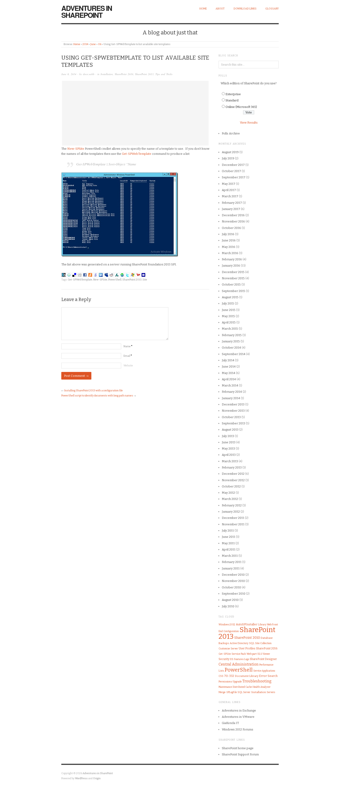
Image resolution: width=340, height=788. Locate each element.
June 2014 (229, 366)
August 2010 (230, 600)
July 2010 (228, 606)
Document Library (246, 676)
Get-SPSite (225, 653)
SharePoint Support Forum (240, 754)
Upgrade (237, 681)
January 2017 (231, 209)
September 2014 (233, 354)
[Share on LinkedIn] (101, 274)
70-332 (229, 676)
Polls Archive (231, 133)
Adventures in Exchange (239, 710)
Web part (252, 653)
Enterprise (233, 94)
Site (144, 279)
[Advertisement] (135, 113)
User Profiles (247, 648)
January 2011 (231, 568)
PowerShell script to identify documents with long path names (97, 395)
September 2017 (233, 177)
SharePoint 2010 (124, 74)
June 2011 (228, 537)
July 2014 (228, 360)
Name (128, 346)
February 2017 (232, 202)
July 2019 (228, 158)
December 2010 (233, 574)
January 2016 (231, 265)
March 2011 (230, 555)
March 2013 (230, 461)
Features (239, 659)
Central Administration (239, 664)
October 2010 (231, 587)
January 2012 (231, 511)
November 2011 (233, 524)
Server (234, 648)
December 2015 (233, 272)
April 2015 (229, 322)
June (93, 44)
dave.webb (88, 74)
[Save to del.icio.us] (74, 274)
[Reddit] (111, 274)
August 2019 (230, 152)
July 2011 (228, 530)
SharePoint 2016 (267, 648)
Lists (221, 670)
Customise (224, 648)
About (220, 8)
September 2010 (233, 593)
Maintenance (225, 687)
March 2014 (230, 385)
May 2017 (228, 184)
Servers (271, 692)
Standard (232, 100)
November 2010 (233, 581)
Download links (245, 8)
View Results (249, 122)
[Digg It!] (79, 274)
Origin (97, 778)
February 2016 (232, 259)
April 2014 (229, 379)
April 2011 (228, 549)
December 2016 (233, 215)
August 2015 (230, 297)
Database (267, 637)
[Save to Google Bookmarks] (95, 274)
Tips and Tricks (163, 74)
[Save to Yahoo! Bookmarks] (138, 274)
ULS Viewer (263, 653)
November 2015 (233, 278)
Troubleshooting (257, 681)
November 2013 (233, 410)
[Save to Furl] (90, 274)
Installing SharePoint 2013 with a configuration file (93, 390)
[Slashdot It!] (116, 274)
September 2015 (233, 291)
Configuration (231, 631)
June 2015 (228, 310)
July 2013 (228, 436)
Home (203, 8)
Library (262, 624)
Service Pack (239, 653)
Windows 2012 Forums (237, 729)
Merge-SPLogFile (228, 692)
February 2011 (231, 562)
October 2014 (231, 347)
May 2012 (228, 492)
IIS (231, 659)
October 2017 (231, 171)
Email (128, 355)
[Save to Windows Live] (132, 274)
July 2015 (228, 303)
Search (273, 676)
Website (128, 365)
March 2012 (230, 499)
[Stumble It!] (122, 274)
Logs (246, 659)
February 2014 (232, 391)
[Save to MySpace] (106, 274)
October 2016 (231, 228)
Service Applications (264, 670)
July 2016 (228, 234)
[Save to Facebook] (85, 274)
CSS (221, 676)
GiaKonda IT (230, 723)
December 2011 (233, 518)
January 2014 (231, 398)
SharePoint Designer (263, 659)
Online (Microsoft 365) (241, 107)
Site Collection (263, 643)
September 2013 (233, 423)
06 (99, 44)
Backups (224, 643)
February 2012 (232, 505)
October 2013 (231, 417)
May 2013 (228, 448)
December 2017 (233, 165)
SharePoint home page (237, 748)
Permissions (225, 681)
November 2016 (233, 221)
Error (263, 676)
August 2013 (230, 429)
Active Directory (239, 643)
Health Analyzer (262, 686)
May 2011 (228, 543)
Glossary (272, 8)
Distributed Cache (242, 687)
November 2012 (233, 480)
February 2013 (232, 467)
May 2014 (228, 373)
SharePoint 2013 (144, 74)
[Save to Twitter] (127, 274)
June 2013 (228, 442)
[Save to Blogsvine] (69, 274)
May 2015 (228, 316)
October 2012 (231, 486)
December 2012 (233, 473)
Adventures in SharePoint (86, 11)
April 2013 (229, 454)
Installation (107, 74)
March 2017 (230, 196)
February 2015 (232, 335)
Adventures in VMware (238, 716)
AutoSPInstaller (246, 624)
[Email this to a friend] (143, 274)
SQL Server (244, 692)
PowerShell (114, 279)
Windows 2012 (227, 624)
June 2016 (229, 240)
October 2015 (231, 284)
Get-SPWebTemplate (137, 153)
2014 (85, 44)
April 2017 (229, 190)
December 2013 (233, 404)
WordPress (81, 778)
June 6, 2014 (68, 74)
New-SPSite (75, 148)
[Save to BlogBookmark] (63, 274)
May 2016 (228, 247)
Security (224, 659)
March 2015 (230, 328)
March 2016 (230, 253)
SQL (251, 643)
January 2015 (231, 341)
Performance (266, 664)
